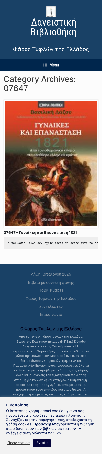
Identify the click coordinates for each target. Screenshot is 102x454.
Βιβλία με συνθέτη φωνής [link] (51, 282)
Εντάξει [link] (42, 443)
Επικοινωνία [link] (51, 314)
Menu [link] (54, 65)
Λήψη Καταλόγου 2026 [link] (51, 274)
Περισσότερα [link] (18, 443)
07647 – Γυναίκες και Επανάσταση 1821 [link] (40, 232)
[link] (51, 22)
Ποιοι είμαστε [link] (51, 290)
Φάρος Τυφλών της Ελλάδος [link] (51, 298)
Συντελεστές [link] (51, 306)
